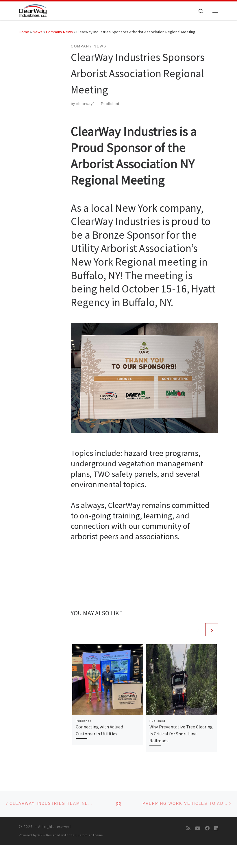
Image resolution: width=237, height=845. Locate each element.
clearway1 (85, 104)
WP (40, 835)
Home (24, 31)
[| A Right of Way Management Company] (33, 10)
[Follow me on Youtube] (197, 828)
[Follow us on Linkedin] (216, 828)
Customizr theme (89, 835)
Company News (59, 31)
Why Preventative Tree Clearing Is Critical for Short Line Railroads (181, 734)
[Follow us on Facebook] (207, 828)
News (37, 31)
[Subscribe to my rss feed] (188, 828)
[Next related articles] (211, 629)
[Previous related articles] (197, 629)
